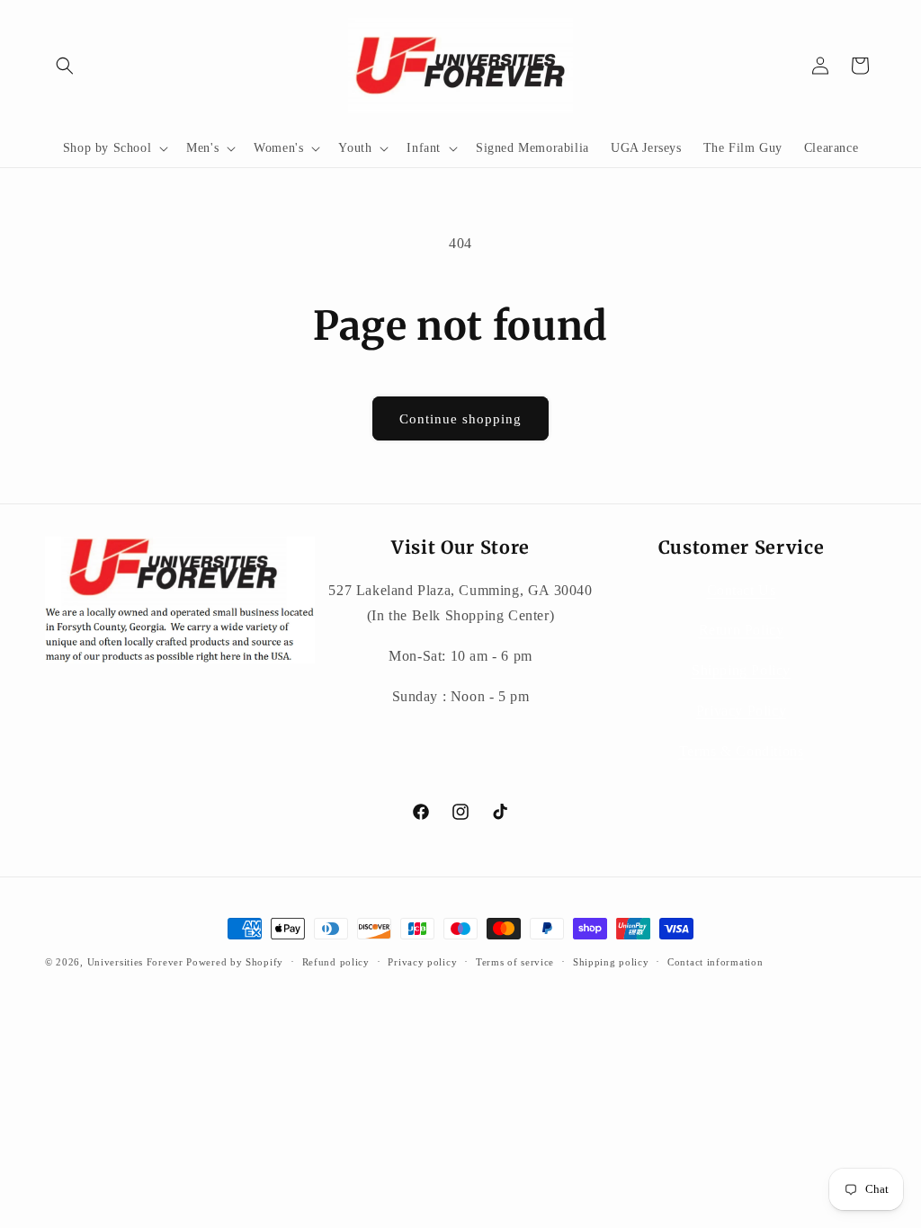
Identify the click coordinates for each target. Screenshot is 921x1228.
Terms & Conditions (741, 751)
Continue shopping (460, 419)
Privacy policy (422, 962)
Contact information (715, 962)
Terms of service (515, 962)
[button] (65, 65)
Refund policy (336, 962)
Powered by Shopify (234, 962)
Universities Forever (135, 962)
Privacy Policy (741, 710)
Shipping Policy (741, 670)
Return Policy (741, 629)
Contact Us (741, 590)
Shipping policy (611, 962)
